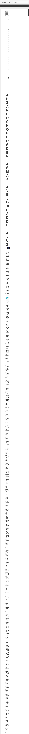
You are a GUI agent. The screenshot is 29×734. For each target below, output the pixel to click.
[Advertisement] (17, 33)
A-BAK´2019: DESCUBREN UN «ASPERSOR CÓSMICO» (9, 48)
